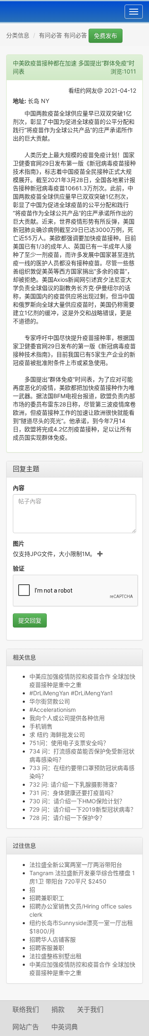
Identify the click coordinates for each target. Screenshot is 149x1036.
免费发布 (105, 35)
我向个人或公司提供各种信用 (67, 717)
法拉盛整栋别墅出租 (55, 956)
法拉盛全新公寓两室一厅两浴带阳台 (75, 864)
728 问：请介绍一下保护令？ (67, 817)
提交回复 (29, 620)
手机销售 (41, 726)
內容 (18, 487)
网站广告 (25, 1027)
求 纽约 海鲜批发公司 (57, 734)
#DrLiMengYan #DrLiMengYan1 (71, 692)
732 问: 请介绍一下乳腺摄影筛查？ (74, 784)
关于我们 (90, 1009)
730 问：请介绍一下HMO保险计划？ (77, 801)
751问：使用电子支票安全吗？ (69, 742)
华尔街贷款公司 (49, 701)
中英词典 (64, 1027)
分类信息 (17, 35)
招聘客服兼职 (46, 947)
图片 (18, 543)
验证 (18, 568)
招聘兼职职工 (46, 897)
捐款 (58, 1009)
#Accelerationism (52, 709)
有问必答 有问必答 (63, 35)
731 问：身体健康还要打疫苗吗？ (72, 792)
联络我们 (25, 1009)
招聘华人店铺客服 (52, 939)
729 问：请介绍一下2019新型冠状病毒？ (82, 809)
